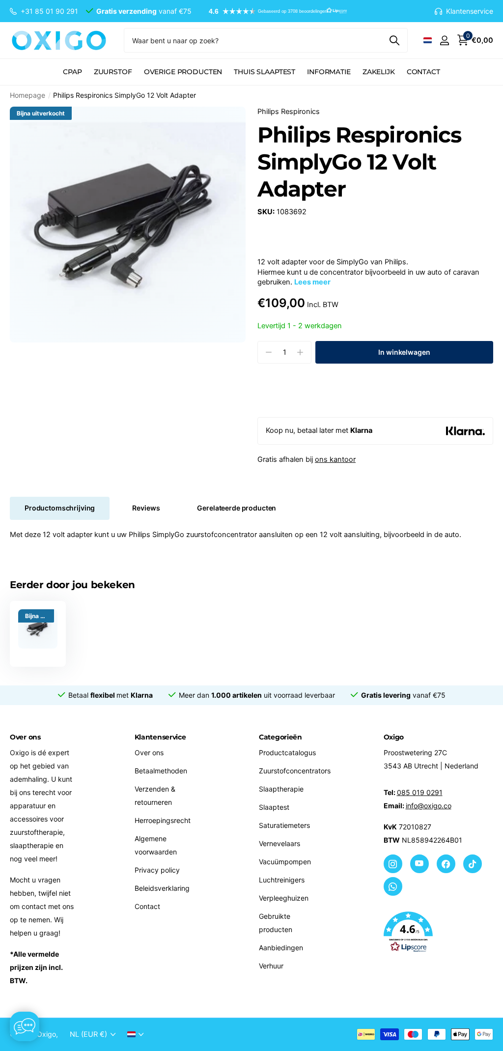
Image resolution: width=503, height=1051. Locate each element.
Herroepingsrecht (163, 820)
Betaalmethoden (161, 771)
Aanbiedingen (281, 947)
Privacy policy (157, 870)
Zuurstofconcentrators (295, 771)
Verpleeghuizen (283, 898)
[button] (273, 11)
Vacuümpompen (285, 861)
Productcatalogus (287, 752)
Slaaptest (274, 807)
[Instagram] (393, 863)
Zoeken (394, 40)
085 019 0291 (420, 792)
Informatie (329, 71)
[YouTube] (419, 863)
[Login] (444, 40)
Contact (423, 71)
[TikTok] (472, 863)
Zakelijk (379, 71)
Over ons (149, 752)
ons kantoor (335, 459)
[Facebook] (446, 863)
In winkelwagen (404, 352)
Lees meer (312, 282)
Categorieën (280, 737)
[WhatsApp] (393, 886)
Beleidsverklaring (162, 888)
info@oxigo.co (428, 805)
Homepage (27, 95)
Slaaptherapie (281, 789)
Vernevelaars (279, 843)
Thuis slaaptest (264, 71)
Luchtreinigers (282, 880)
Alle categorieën (72, 77)
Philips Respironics (288, 111)
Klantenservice (160, 737)
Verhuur (271, 966)
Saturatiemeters (284, 825)
